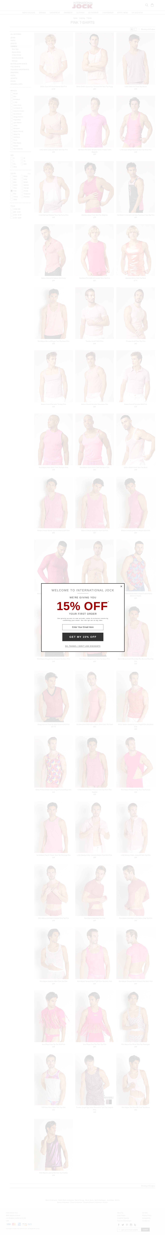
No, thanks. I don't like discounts (82, 646)
